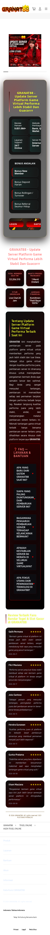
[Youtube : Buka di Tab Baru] (33, 923)
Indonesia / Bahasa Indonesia (14, 910)
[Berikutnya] (47, 50)
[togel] (8, 8)
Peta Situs (33, 930)
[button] (34, 9)
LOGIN (13, 224)
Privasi (15, 930)
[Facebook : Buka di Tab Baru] (16, 923)
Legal (24, 930)
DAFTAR (38, 224)
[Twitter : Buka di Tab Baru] (22, 923)
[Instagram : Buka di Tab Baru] (27, 923)
